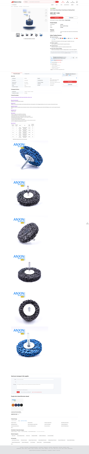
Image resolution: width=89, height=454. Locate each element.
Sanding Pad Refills (34, 435)
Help (61, 4)
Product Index (60, 447)
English (23, 448)
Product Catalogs (24, 420)
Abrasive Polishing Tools (61, 440)
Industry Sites (50, 447)
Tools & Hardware (16, 6)
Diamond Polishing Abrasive (16, 442)
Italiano (40, 448)
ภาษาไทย (59, 448)
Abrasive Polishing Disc (25, 442)
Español (26, 448)
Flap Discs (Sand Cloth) (47, 422)
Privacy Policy (58, 450)
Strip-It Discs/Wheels (47, 424)
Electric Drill (13, 435)
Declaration (54, 450)
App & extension (66, 4)
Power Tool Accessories (26, 6)
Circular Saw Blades (50, 435)
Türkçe (62, 448)
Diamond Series (30, 422)
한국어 (52, 448)
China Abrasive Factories (15, 440)
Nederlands (46, 448)
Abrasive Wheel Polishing (70, 440)
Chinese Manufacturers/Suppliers (33, 447)
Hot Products (21, 447)
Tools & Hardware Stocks (20, 435)
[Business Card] (76, 77)
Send (18, 392)
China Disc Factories (24, 440)
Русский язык (36, 448)
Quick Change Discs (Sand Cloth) (32, 424)
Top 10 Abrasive (32, 442)
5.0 (66, 75)
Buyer (56, 4)
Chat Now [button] (71, 17)
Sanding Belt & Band (14, 424)
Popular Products (13, 422)
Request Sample (67, 20)
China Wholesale (41, 447)
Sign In (52, 69)
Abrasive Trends (39, 442)
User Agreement (50, 450)
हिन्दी (56, 448)
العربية (49, 448)
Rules (77, 4)
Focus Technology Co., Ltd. (38, 450)
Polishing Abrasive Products (52, 440)
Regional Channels (55, 447)
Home (12, 6)
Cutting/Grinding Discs (64, 424)
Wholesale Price (46, 447)
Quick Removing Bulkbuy (47, 442)
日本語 (54, 448)
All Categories (14, 4)
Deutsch (43, 448)
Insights (68, 447)
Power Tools (20, 6)
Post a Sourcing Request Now (37, 392)
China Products (26, 447)
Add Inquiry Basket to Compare (30, 38)
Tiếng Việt (65, 448)
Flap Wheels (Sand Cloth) (64, 422)
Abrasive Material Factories (42, 440)
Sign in (77, 2)
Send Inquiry (57, 17)
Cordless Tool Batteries (42, 435)
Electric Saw (28, 435)
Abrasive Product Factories (33, 440)
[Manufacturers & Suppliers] (16, 2)
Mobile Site (64, 447)
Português (29, 448)
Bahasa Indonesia (70, 448)
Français (32, 448)
